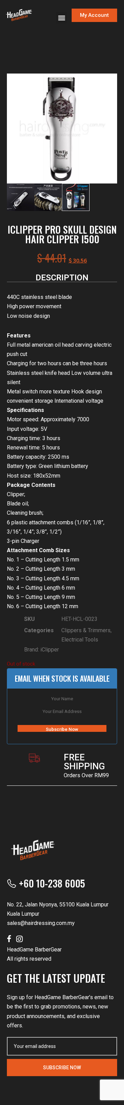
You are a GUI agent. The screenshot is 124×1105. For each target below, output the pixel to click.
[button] (61, 17)
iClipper (49, 649)
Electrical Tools (79, 639)
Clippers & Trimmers (86, 630)
